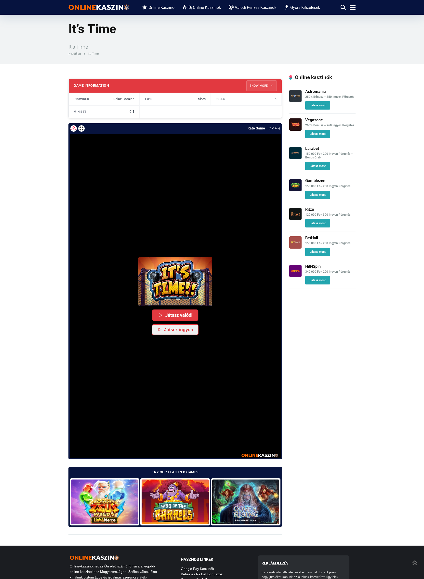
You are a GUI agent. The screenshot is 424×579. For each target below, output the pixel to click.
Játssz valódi (179, 315)
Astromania (315, 91)
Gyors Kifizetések (305, 7)
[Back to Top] (415, 562)
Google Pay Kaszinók (197, 569)
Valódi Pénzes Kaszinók (255, 7)
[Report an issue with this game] (73, 128)
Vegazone (314, 120)
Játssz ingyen (178, 329)
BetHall (311, 238)
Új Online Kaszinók (204, 7)
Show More (259, 85)
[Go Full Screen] (81, 128)
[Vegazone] (295, 129)
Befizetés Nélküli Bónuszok (202, 574)
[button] (175, 281)
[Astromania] (295, 101)
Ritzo (309, 209)
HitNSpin (313, 266)
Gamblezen (315, 180)
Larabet (312, 148)
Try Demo (104, 501)
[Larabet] (295, 157)
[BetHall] (295, 247)
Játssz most (318, 105)
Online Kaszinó (161, 7)
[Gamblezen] (295, 190)
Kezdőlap (74, 54)
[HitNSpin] (295, 275)
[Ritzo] (295, 218)
